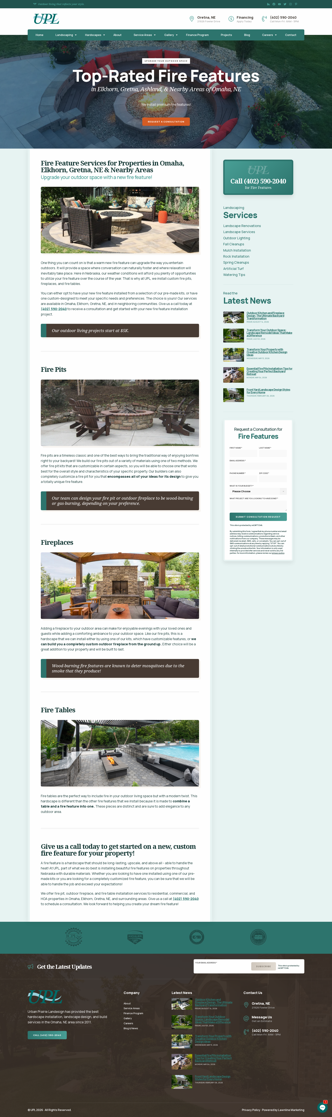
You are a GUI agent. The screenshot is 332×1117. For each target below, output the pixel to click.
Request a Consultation (166, 121)
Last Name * (265, 448)
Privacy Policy (251, 1110)
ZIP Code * (264, 473)
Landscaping (64, 35)
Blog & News (131, 1028)
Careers (267, 35)
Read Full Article (235, 314)
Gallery (169, 35)
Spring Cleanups (236, 262)
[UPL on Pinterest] (296, 4)
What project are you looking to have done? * (254, 498)
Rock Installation (236, 256)
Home (39, 35)
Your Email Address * (206, 963)
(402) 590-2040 (54, 309)
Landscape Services (239, 232)
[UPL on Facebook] (274, 4)
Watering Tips (234, 274)
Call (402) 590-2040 (47, 1035)
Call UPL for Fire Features (258, 163)
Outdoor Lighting (236, 238)
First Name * (236, 448)
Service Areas (143, 35)
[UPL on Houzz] (268, 4)
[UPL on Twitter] (285, 4)
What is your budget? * (241, 486)
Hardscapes (93, 35)
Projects (226, 35)
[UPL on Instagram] (290, 4)
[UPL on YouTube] (279, 4)
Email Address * (238, 460)
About (117, 35)
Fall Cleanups (233, 244)
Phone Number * (238, 473)
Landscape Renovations (242, 226)
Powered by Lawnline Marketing (283, 1110)
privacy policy (278, 553)
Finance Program (197, 35)
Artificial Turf (233, 268)
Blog (247, 35)
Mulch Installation (237, 250)
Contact (290, 35)
